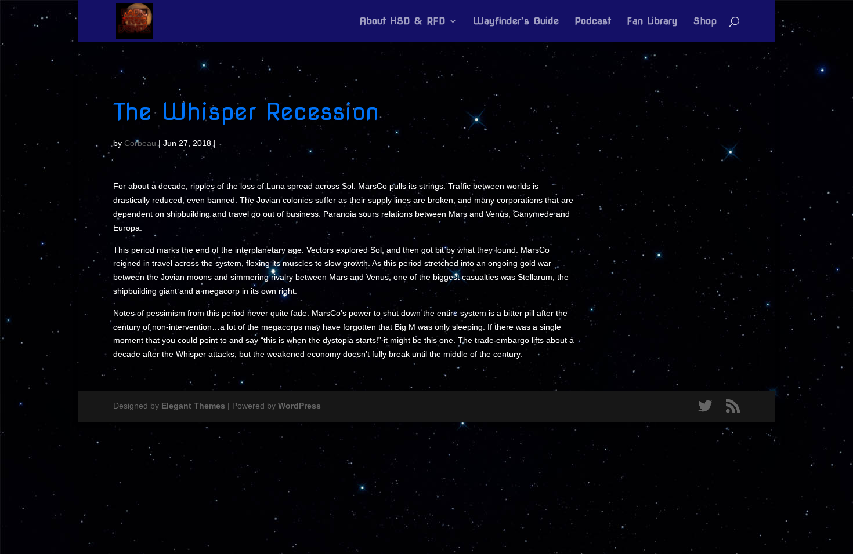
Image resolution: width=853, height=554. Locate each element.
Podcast (592, 22)
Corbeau (140, 143)
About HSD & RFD (402, 22)
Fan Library (652, 22)
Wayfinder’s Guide (516, 22)
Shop (705, 22)
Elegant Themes (193, 405)
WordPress (299, 405)
